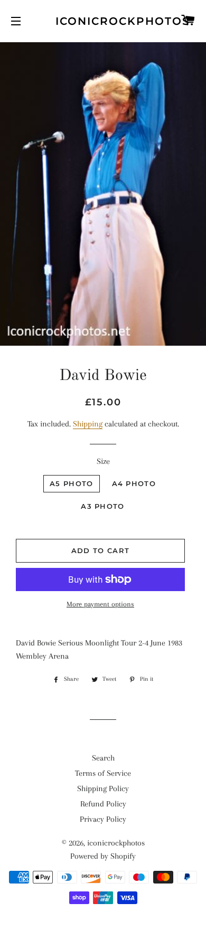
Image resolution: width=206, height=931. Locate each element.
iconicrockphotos (103, 21)
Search (103, 758)
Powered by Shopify (103, 856)
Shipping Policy (103, 788)
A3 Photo (102, 506)
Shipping (87, 424)
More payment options (100, 604)
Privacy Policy (103, 819)
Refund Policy (103, 804)
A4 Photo (134, 483)
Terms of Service (103, 773)
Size (103, 461)
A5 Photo (71, 483)
